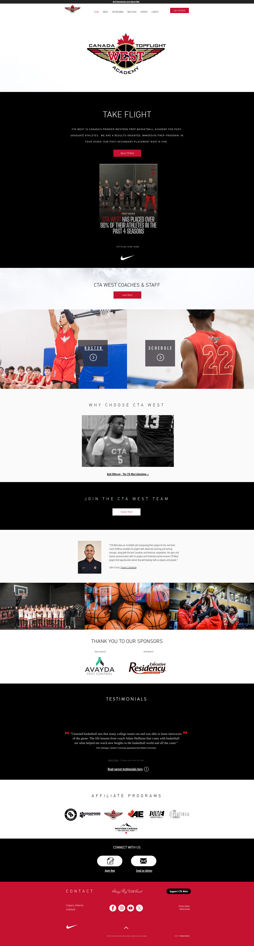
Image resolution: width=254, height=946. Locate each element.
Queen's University (129, 567)
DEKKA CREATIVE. (185, 936)
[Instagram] (121, 908)
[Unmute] (90, 463)
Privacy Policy (184, 906)
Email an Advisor (144, 870)
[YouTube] (130, 908)
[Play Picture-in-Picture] (165, 463)
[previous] (6, 351)
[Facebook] (112, 908)
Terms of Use (184, 909)
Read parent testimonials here (125, 769)
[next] (248, 351)
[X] (139, 908)
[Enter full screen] (170, 463)
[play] (248, 386)
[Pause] (85, 463)
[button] (128, 200)
